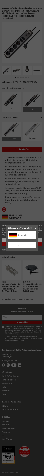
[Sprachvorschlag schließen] (35, 228)
